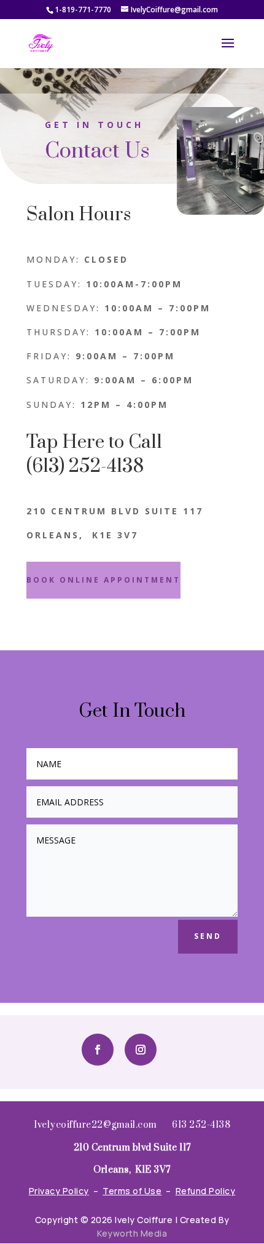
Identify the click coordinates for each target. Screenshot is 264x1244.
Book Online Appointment (103, 580)
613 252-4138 (201, 1125)
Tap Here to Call (94, 442)
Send (208, 936)
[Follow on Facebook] (98, 1050)
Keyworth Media (132, 1233)
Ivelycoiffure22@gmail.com (95, 1125)
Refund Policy (206, 1191)
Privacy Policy (59, 1191)
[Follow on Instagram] (141, 1050)
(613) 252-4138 (85, 466)
